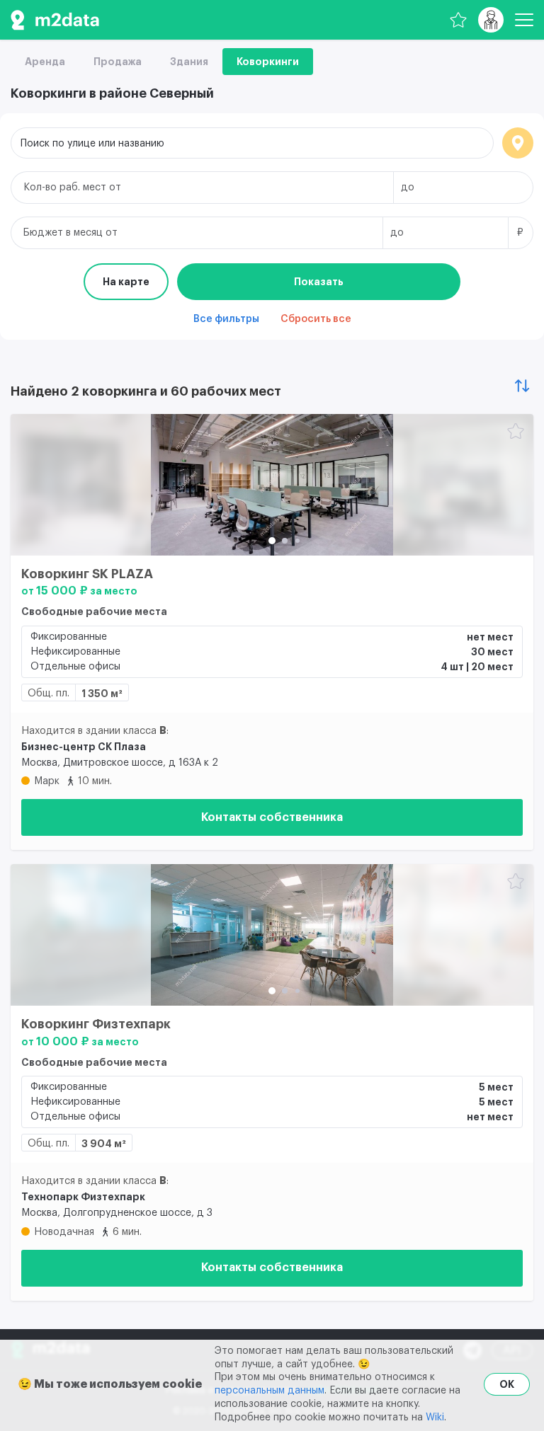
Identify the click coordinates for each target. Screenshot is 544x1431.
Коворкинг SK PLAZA (87, 574)
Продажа (118, 62)
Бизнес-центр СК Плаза (83, 747)
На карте (126, 282)
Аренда (45, 62)
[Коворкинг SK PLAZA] (272, 485)
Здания (189, 62)
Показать (319, 282)
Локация (517, 143)
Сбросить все (315, 319)
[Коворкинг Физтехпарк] (272, 935)
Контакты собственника (272, 817)
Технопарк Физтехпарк (83, 1197)
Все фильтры (226, 319)
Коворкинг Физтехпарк (96, 1024)
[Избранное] (458, 20)
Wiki (435, 1418)
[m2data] (55, 20)
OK (506, 1384)
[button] (272, 540)
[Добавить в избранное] (516, 432)
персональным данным (269, 1391)
